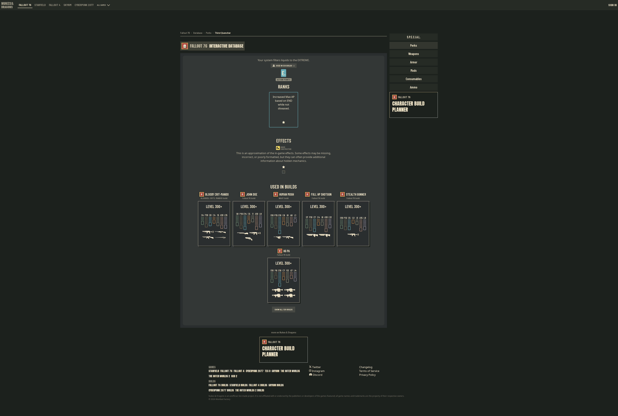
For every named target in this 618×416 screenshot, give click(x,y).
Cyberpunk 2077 (84, 5)
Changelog (365, 367)
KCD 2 (234, 376)
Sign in (612, 5)
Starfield (40, 5)
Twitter (316, 367)
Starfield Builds (238, 385)
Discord (317, 375)
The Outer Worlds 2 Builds (249, 390)
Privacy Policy (367, 375)
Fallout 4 (54, 5)
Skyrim (67, 5)
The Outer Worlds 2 (219, 376)
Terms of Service (369, 371)
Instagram (318, 371)
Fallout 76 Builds (218, 385)
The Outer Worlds (290, 371)
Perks (208, 32)
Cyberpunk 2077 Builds (221, 390)
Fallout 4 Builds (258, 385)
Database (197, 32)
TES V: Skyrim (272, 371)
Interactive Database (226, 46)
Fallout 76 (25, 5)
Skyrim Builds (276, 385)
